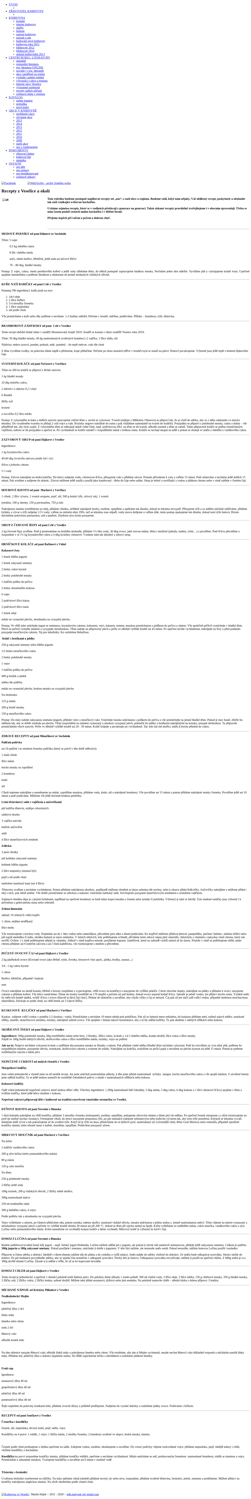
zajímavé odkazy (26, 176)
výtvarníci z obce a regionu (32, 80)
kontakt (20, 21)
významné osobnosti (28, 87)
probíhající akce (25, 113)
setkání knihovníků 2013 (30, 54)
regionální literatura (27, 64)
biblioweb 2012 (25, 47)
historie (20, 31)
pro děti (20, 166)
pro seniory (22, 170)
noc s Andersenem (26, 147)
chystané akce (24, 117)
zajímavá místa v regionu (30, 94)
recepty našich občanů (29, 90)
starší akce (22, 143)
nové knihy (22, 107)
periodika (21, 104)
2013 (19, 127)
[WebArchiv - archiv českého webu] (44, 183)
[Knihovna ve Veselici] (15, 1494)
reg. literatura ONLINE (29, 67)
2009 (19, 140)
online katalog (24, 100)
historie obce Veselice (28, 84)
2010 (19, 137)
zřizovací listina (25, 153)
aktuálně (21, 60)
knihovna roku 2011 (28, 44)
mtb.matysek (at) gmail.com (83, 1494)
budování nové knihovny (30, 41)
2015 (19, 120)
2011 (19, 133)
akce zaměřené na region (30, 74)
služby (20, 27)
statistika (21, 160)
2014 (19, 123)
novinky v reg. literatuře (30, 70)
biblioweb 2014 (25, 50)
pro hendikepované (27, 173)
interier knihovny (26, 24)
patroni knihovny (26, 34)
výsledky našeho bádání (30, 77)
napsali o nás (23, 37)
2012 (19, 130)
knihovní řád (23, 157)
